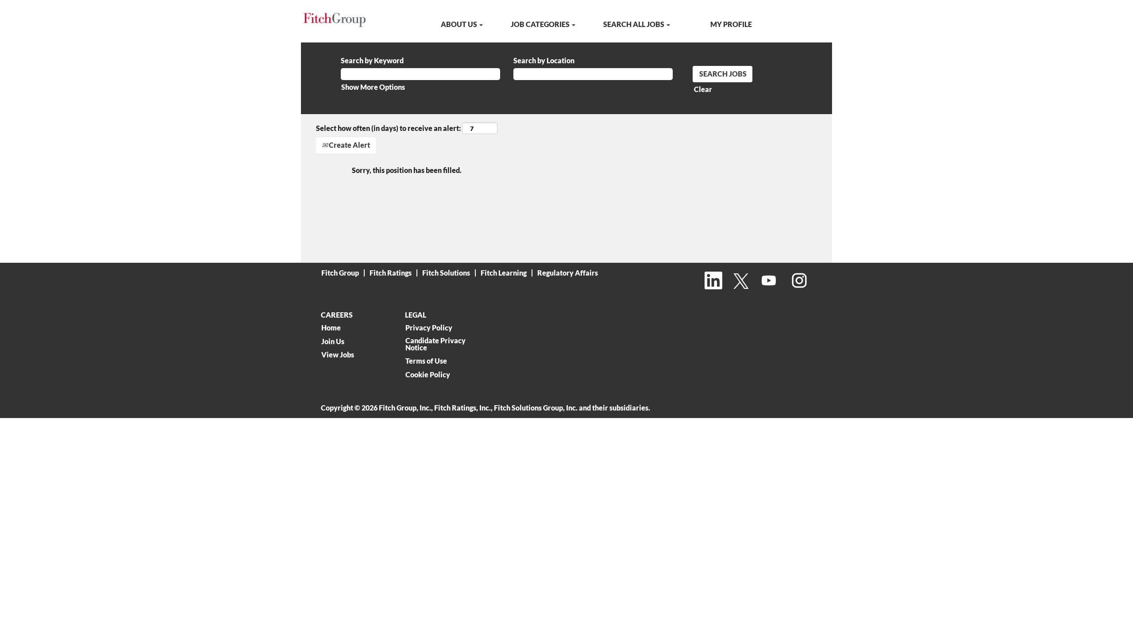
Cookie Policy (427, 375)
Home (331, 328)
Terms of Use (426, 361)
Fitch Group (340, 273)
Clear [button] (703, 89)
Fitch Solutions (446, 273)
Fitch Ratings (391, 273)
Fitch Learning (504, 273)
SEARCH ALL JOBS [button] (634, 24)
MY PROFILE (731, 24)
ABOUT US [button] (459, 24)
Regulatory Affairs (567, 273)
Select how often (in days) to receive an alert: (388, 128)
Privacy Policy (428, 328)
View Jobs (337, 355)
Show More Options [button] (373, 87)
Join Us (332, 341)
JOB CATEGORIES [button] (541, 24)
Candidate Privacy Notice (435, 344)
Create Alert (349, 145)
